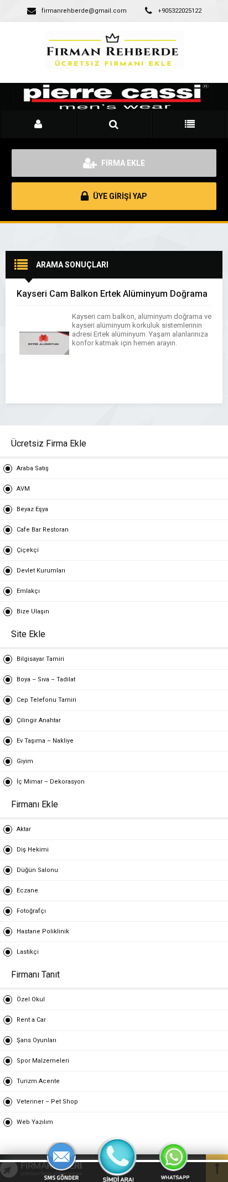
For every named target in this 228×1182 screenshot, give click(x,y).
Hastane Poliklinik (43, 931)
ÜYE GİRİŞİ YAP (119, 196)
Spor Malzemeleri (43, 1060)
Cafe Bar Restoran (43, 529)
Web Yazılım (35, 1122)
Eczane (27, 890)
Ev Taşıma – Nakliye (45, 740)
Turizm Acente (38, 1081)
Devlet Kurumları (41, 570)
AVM (23, 488)
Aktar (24, 829)
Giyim (25, 761)
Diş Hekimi (33, 849)
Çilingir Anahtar (39, 720)
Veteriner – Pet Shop (47, 1101)
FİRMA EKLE (122, 163)
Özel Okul (31, 999)
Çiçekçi (28, 550)
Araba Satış (33, 468)
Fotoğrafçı (31, 911)
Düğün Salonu (37, 870)
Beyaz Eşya (32, 509)
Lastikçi (28, 951)
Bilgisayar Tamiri (40, 659)
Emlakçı (28, 591)
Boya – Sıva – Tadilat (46, 679)
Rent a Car (31, 1019)
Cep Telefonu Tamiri (46, 699)
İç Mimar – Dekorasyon (51, 781)
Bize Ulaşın (33, 611)
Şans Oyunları (36, 1040)
